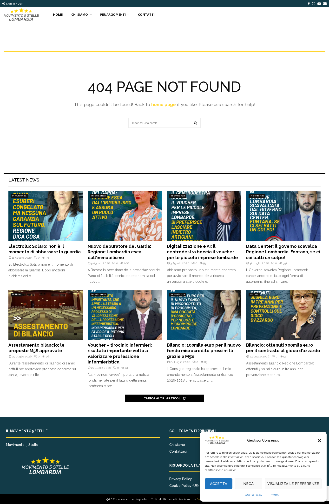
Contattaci (178, 451)
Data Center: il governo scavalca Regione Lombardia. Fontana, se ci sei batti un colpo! (283, 252)
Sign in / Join (14, 3)
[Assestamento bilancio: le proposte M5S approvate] (45, 315)
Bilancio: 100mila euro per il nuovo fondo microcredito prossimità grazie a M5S (204, 351)
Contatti (146, 14)
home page (163, 104)
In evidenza (19, 195)
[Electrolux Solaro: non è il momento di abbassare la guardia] (45, 216)
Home (58, 14)
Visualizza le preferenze (293, 484)
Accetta (218, 484)
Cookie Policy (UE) (184, 486)
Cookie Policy (253, 495)
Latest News (23, 179)
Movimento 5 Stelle (22, 445)
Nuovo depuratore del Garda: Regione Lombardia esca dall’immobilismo (119, 252)
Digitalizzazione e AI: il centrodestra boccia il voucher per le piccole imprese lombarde (202, 252)
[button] (319, 440)
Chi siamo (177, 445)
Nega (248, 484)
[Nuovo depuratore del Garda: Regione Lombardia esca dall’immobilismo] (125, 216)
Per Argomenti (113, 14)
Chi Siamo (79, 14)
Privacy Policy (180, 479)
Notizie (16, 294)
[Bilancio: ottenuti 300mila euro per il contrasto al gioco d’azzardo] (283, 315)
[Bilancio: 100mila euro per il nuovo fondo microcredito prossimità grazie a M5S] (204, 315)
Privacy (274, 495)
